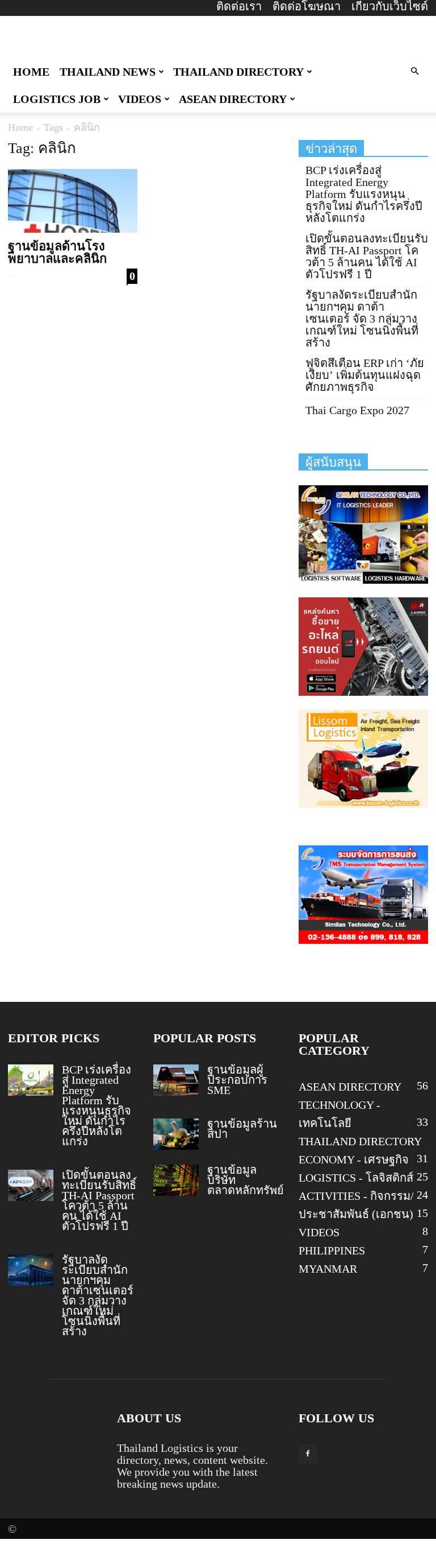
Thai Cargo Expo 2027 (357, 410)
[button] (414, 70)
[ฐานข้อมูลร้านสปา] (176, 1134)
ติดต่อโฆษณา (306, 6)
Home (20, 127)
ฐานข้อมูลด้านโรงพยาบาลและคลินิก (57, 252)
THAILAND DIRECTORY (238, 71)
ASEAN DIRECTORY (233, 99)
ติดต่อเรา (239, 6)
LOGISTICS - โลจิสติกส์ (356, 1177)
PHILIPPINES (332, 1250)
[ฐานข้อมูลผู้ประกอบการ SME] (176, 1080)
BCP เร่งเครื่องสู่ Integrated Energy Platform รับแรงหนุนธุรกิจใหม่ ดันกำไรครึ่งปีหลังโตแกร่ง (363, 194)
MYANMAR (328, 1268)
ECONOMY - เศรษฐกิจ (354, 1159)
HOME (31, 71)
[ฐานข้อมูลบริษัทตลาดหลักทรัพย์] (176, 1180)
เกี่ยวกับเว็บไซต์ (389, 6)
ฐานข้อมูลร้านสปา (242, 1128)
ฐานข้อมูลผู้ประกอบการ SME (237, 1079)
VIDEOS (139, 99)
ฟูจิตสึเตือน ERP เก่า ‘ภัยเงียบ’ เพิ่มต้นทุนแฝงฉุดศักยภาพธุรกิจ (364, 375)
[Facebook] (308, 1454)
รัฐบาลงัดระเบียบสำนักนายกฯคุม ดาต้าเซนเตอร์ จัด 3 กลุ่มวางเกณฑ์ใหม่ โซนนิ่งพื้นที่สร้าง (361, 319)
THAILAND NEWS (108, 71)
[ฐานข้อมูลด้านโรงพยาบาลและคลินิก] (72, 201)
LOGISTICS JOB (56, 99)
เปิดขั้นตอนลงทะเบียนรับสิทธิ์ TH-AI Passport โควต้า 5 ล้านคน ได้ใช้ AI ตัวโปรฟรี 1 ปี (366, 256)
